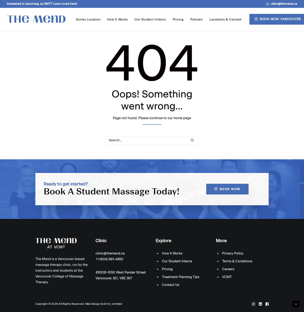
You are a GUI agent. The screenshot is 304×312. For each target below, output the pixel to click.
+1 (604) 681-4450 (109, 259)
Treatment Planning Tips (180, 277)
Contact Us (170, 285)
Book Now (230, 189)
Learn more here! (65, 4)
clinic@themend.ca (284, 4)
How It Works (117, 19)
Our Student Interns (150, 19)
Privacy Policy (232, 253)
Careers (228, 269)
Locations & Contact (225, 19)
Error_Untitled (113, 303)
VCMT (227, 277)
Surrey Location (88, 19)
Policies (196, 19)
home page (182, 118)
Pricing (178, 19)
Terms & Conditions (237, 261)
